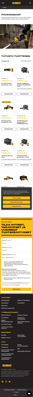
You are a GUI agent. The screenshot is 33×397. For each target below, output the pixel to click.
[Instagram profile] (6, 381)
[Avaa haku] (30, 3)
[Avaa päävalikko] (2, 3)
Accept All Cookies (16, 206)
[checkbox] (14, 75)
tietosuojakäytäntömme (17, 282)
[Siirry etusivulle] (16, 3)
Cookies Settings (16, 198)
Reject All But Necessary (16, 202)
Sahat (4, 7)
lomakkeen (17, 285)
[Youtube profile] (9, 381)
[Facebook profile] (2, 381)
